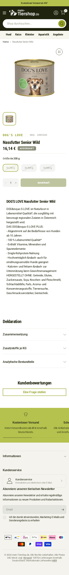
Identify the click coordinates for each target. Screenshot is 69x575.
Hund (8, 34)
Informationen (12, 456)
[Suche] (61, 23)
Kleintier (29, 34)
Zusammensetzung (15, 334)
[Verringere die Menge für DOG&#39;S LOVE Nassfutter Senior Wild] (5, 183)
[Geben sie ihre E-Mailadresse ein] (62, 509)
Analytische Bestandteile (18, 362)
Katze (18, 34)
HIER (54, 560)
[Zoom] (59, 52)
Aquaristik (43, 34)
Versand (27, 557)
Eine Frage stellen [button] (34, 392)
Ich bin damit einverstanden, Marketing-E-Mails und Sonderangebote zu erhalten (36, 519)
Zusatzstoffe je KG (14, 348)
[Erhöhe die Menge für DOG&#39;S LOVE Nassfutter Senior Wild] (16, 183)
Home (6, 42)
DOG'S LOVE (13, 135)
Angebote (58, 34)
